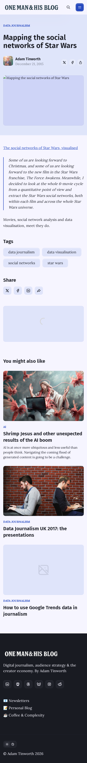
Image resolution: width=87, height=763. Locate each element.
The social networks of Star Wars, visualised (40, 148)
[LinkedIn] (28, 291)
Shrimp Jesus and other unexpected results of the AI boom (42, 437)
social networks (21, 263)
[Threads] (28, 684)
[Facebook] (72, 62)
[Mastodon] (18, 684)
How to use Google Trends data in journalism (40, 611)
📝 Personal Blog (17, 708)
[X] (64, 62)
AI (4, 427)
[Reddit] (60, 684)
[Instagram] (49, 684)
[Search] (68, 7)
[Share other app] (80, 62)
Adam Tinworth (27, 59)
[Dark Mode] (10, 744)
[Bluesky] (39, 684)
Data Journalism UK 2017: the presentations (35, 532)
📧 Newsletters (16, 700)
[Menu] (80, 7)
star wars (55, 263)
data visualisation (61, 252)
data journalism (16, 25)
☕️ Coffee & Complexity (24, 715)
